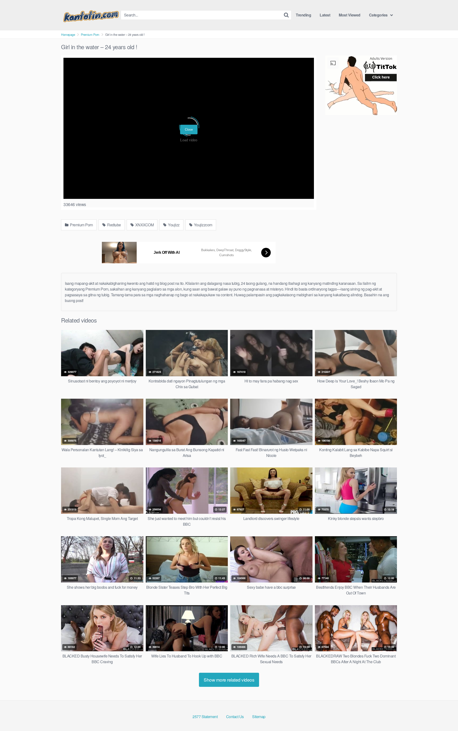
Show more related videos (229, 679)
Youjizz (173, 225)
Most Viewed (349, 15)
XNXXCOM (144, 225)
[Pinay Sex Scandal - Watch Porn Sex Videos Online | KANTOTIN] (91, 15)
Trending (303, 15)
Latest (325, 15)
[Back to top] (445, 715)
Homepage (68, 34)
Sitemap (258, 716)
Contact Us (235, 716)
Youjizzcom (202, 225)
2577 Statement (205, 716)
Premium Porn (90, 34)
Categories (378, 15)
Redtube (113, 225)
